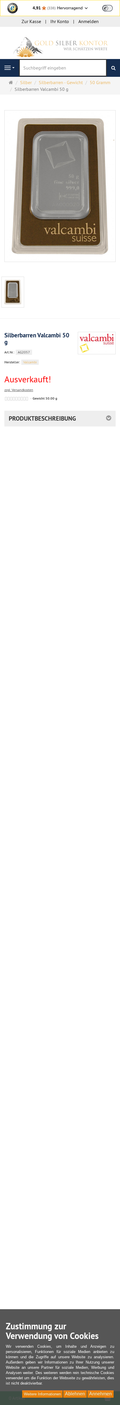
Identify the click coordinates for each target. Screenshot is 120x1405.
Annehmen (100, 1393)
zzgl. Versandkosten (18, 390)
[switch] (107, 8)
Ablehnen (75, 1393)
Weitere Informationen (42, 1394)
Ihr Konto (59, 21)
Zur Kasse (31, 21)
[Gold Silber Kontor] (60, 42)
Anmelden (88, 21)
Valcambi (30, 362)
